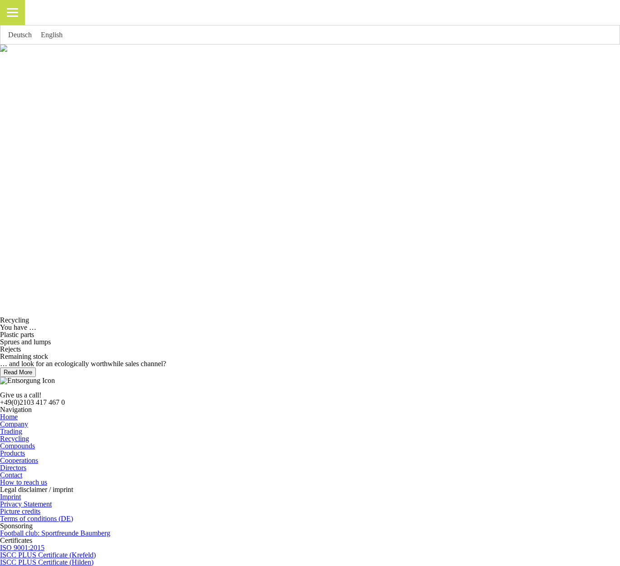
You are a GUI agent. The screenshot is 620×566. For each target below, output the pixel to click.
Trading (11, 431)
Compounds (17, 446)
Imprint (10, 497)
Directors (13, 468)
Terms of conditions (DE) (36, 518)
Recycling (14, 438)
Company (14, 424)
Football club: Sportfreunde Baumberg (55, 533)
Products (12, 453)
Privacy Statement (26, 504)
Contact (11, 475)
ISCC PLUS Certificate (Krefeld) (48, 555)
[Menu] (12, 12)
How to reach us (23, 482)
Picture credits (20, 511)
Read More (18, 372)
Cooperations (19, 460)
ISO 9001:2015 (22, 547)
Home (9, 417)
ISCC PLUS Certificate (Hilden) (46, 562)
